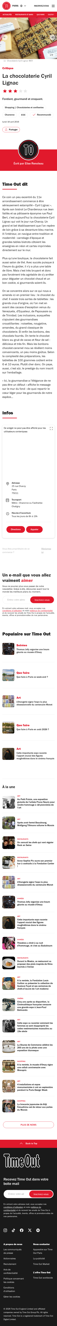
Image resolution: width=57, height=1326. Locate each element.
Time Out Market (41, 1264)
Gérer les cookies (12, 1297)
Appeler (34, 530)
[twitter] (30, 1230)
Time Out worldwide (43, 1278)
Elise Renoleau (34, 164)
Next (52, 37)
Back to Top (31, 1144)
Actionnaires (10, 1259)
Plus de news (28, 1125)
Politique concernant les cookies (14, 1281)
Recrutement (10, 1264)
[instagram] (5, 1230)
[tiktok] (13, 1230)
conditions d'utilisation (12, 611)
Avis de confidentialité (11, 1272)
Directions (16, 530)
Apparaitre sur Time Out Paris (42, 1251)
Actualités (7, 15)
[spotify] (38, 1230)
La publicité (39, 1259)
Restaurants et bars (24, 15)
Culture (51, 15)
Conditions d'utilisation (9, 1290)
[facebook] (21, 1230)
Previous (5, 37)
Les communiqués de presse (12, 1251)
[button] (51, 428)
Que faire (40, 15)
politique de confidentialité (41, 611)
